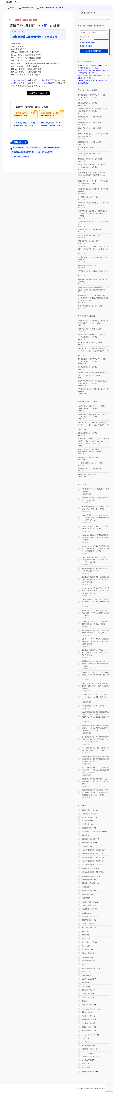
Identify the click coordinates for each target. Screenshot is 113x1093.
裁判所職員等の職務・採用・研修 (93, 831)
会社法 (84, 971)
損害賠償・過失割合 (89, 916)
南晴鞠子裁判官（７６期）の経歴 (89, 128)
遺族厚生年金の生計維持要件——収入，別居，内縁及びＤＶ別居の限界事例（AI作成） (95, 781)
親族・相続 (85, 932)
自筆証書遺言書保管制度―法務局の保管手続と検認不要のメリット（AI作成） (95, 749)
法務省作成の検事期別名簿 (87, 265)
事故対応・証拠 (87, 927)
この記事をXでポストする (38, 93)
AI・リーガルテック (88, 1035)
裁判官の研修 (86, 820)
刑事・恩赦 (85, 957)
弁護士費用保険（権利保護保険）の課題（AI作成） (95, 490)
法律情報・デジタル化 (89, 1049)
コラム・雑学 (86, 1053)
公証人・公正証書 (88, 979)
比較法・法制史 (87, 1012)
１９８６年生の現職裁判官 (20, 156)
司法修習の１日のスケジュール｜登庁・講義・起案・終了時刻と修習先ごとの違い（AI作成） (95, 613)
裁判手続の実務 (87, 828)
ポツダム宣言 (86, 1060)
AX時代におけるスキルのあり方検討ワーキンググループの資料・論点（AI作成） (95, 697)
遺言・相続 (85, 949)
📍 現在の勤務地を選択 (87, 42)
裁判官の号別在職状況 (85, 147)
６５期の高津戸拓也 (22, 80)
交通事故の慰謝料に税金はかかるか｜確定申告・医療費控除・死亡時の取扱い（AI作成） (95, 663)
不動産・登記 (86, 994)
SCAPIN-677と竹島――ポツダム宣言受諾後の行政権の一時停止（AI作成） (95, 623)
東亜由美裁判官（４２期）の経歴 (89, 117)
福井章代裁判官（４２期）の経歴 (89, 153)
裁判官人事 (85, 824)
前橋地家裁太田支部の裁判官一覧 (23, 152)
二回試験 (85, 898)
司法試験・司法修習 (89, 876)
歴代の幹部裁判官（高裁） (91, 854)
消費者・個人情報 (88, 997)
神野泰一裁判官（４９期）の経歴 (89, 235)
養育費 (84, 938)
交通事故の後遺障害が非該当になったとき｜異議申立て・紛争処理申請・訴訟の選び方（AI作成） (95, 652)
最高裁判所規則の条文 (89, 868)
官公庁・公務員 (87, 1016)
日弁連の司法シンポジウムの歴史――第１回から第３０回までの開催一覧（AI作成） (95, 674)
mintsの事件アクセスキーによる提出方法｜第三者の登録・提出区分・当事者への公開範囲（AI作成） (95, 517)
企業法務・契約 (87, 990)
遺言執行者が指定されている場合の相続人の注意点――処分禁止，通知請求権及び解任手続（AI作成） (95, 770)
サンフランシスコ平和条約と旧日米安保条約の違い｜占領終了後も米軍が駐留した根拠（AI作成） (95, 641)
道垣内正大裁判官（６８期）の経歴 (90, 159)
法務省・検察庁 (87, 1027)
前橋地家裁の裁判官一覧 (51, 147)
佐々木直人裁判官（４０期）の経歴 (90, 343)
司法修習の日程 (87, 890)
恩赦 (83, 964)
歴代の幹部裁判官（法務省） (92, 861)
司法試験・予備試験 (89, 883)
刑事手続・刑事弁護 (89, 960)
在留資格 (85, 975)
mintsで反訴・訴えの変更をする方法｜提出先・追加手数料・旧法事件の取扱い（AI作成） (95, 686)
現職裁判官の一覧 (20, 142)
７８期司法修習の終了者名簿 (88, 197)
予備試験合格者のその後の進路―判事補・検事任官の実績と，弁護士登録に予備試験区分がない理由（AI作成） (95, 792)
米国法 (84, 1064)
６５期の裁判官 (18, 147)
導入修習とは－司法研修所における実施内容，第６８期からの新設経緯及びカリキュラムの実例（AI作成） (95, 739)
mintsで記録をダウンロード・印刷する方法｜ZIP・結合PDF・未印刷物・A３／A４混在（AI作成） (95, 559)
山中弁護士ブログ (12, 2)
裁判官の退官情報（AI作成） (88, 103)
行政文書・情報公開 (89, 1023)
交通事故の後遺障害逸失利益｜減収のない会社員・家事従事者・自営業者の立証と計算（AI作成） (95, 579)
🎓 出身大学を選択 (86, 46)
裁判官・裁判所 (87, 817)
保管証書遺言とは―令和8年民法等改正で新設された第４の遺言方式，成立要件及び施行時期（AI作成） (95, 728)
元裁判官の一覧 (87, 814)
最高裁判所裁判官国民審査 (91, 865)
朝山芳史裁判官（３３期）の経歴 (89, 230)
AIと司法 (85, 1041)
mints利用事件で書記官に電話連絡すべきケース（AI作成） (95, 499)
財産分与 (85, 946)
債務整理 (85, 983)
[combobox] (91, 17)
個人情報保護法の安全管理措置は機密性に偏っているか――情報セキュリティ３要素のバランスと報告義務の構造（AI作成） (95, 715)
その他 (84, 1067)
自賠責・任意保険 (88, 924)
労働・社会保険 (87, 1005)
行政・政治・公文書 (89, 1009)
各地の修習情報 (87, 879)
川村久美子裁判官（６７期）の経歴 (90, 306)
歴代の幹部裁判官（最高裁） (92, 850)
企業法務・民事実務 (89, 968)
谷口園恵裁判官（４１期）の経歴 (89, 142)
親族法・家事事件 (88, 953)
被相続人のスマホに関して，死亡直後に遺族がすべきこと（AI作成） (95, 527)
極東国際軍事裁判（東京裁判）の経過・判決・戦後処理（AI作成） (95, 569)
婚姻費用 (85, 935)
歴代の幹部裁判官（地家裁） (92, 857)
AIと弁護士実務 (87, 1045)
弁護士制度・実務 (88, 909)
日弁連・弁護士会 (88, 905)
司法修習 (85, 887)
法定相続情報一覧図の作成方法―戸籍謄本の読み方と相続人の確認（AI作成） (95, 631)
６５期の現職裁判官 (33, 147)
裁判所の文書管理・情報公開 (92, 872)
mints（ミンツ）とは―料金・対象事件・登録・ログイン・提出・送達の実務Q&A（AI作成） (93, 350)
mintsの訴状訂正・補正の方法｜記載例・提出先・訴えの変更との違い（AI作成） (95, 601)
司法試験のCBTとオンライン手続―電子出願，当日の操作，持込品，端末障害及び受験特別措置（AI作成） (93, 298)
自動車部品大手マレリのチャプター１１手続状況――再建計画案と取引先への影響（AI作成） (93, 249)
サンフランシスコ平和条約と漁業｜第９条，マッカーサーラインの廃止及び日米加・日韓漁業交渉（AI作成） (95, 548)
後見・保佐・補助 (88, 942)
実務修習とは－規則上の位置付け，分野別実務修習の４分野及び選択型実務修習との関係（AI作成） (95, 759)
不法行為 (85, 986)
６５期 (55, 7)
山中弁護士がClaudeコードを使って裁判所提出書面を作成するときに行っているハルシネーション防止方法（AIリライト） (93, 441)
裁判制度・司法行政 (89, 839)
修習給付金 (85, 894)
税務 (83, 1001)
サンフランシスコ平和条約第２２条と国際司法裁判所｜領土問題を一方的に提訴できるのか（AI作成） (95, 590)
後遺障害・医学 (87, 920)
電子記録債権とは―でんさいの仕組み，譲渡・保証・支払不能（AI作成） (95, 508)
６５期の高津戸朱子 (47, 80)
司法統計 (85, 835)
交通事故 (85, 913)
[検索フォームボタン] (108, 18)
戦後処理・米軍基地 (89, 1056)
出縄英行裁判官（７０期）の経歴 (89, 122)
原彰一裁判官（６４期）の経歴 (88, 241)
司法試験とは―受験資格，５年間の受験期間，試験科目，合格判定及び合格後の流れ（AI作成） (92, 213)
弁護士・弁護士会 (88, 902)
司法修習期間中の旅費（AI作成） (93, 706)
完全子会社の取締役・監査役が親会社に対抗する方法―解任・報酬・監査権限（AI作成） (95, 537)
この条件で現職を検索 (93, 51)
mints (83, 1038)
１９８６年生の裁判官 (44, 152)
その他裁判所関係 (88, 1072)
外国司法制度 (86, 846)
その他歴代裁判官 (88, 842)
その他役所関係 (87, 1030)
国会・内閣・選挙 (88, 1019)
